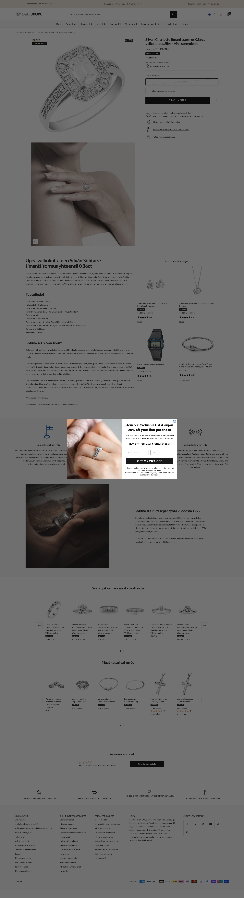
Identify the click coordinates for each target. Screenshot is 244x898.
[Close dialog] (174, 421)
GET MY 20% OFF (149, 461)
